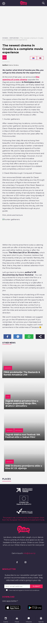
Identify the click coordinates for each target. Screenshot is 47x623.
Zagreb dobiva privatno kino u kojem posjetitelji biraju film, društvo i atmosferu (21, 403)
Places (6, 479)
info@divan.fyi (29, 553)
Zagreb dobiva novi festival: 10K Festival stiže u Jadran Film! (22, 435)
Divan (5, 38)
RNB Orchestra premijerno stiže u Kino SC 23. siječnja (23, 467)
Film (4, 57)
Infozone (14, 38)
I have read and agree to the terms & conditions (24, 590)
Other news (9, 343)
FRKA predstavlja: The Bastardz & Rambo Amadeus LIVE (22, 373)
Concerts (8, 368)
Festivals (18, 430)
